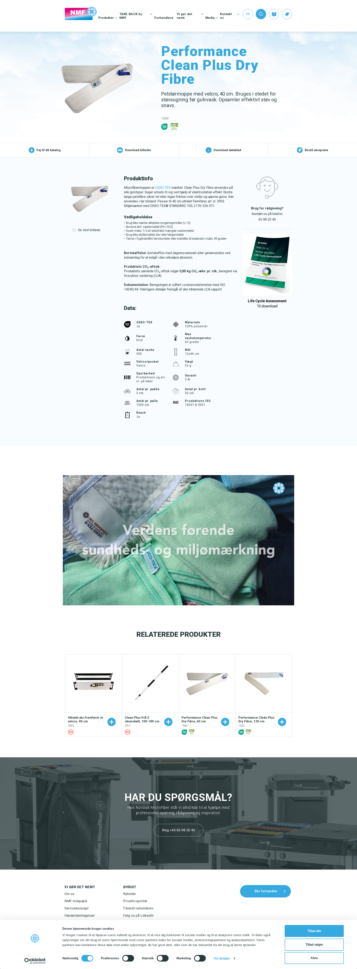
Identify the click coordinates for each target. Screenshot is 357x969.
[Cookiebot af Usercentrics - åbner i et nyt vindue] (35, 961)
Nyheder (129, 894)
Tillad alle (314, 931)
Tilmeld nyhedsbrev (138, 908)
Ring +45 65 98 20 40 (178, 830)
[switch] (128, 958)
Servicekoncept (76, 908)
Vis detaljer (222, 958)
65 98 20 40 (267, 219)
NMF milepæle (75, 901)
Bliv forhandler (266, 891)
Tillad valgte (314, 944)
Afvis (314, 958)
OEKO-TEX (163, 188)
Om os (69, 894)
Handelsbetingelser (79, 916)
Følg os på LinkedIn (138, 916)
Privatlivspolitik (135, 901)
